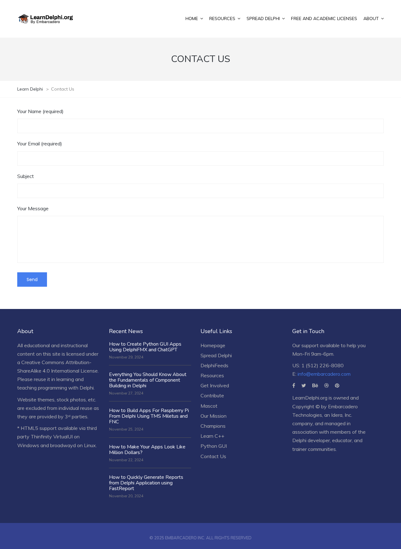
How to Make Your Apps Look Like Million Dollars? (147, 449)
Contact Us (213, 456)
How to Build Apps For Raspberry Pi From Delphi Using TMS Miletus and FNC (149, 416)
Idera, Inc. (341, 415)
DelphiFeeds (214, 365)
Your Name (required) (40, 111)
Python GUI (213, 446)
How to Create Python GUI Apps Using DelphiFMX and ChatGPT (145, 347)
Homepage (212, 345)
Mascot (208, 406)
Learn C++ (212, 436)
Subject (25, 176)
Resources (212, 375)
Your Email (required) (39, 143)
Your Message (33, 208)
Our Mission (213, 416)
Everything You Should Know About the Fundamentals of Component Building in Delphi (147, 380)
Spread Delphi (216, 355)
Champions (213, 426)
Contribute (212, 395)
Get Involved (214, 385)
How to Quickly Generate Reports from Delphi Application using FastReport (146, 483)
